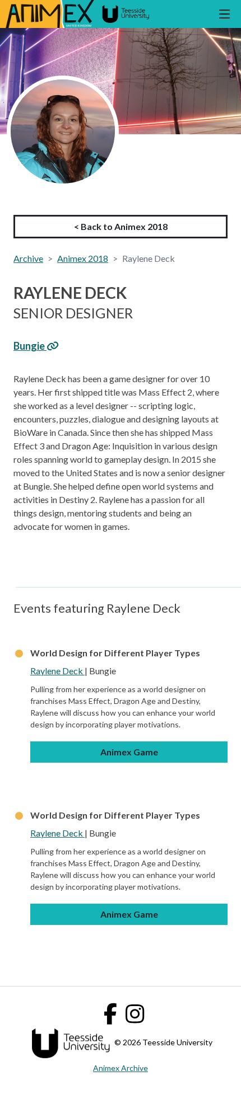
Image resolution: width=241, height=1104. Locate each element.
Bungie (30, 346)
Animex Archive (120, 1068)
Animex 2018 (82, 258)
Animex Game (129, 751)
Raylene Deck (57, 670)
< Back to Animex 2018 (121, 226)
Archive (28, 258)
